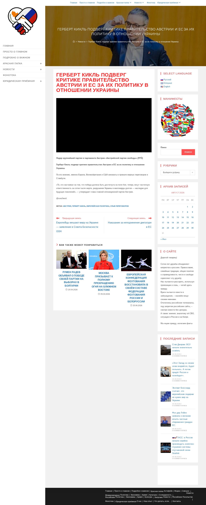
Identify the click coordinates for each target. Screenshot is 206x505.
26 (173, 228)
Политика (124, 495)
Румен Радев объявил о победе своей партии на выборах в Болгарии (71, 279)
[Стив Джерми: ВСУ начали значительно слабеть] (166, 350)
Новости (138, 3)
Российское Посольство (182, 497)
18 (168, 222)
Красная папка (122, 3)
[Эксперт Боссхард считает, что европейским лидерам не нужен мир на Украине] (166, 396)
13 (178, 217)
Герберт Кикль (79, 206)
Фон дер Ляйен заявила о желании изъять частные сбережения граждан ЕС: (182, 419)
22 (188, 222)
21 (183, 222)
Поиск (163, 147)
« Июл (163, 239)
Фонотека (151, 3)
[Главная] (74, 42)
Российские (110, 497)
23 (192, 222)
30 (192, 228)
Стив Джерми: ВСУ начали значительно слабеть (182, 347)
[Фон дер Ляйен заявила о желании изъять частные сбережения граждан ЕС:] (166, 421)
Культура (153, 495)
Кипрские (159, 497)
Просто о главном (87, 3)
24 (163, 228)
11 (168, 217)
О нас (139, 501)
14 (183, 217)
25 (168, 228)
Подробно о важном (105, 3)
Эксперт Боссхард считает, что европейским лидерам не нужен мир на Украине (183, 394)
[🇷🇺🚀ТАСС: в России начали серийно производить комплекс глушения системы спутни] (166, 448)
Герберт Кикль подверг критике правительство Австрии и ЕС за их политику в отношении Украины (133, 42)
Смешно (185, 491)
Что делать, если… (162, 501)
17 (163, 222)
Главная (73, 3)
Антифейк (168, 491)
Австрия (67, 206)
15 (188, 217)
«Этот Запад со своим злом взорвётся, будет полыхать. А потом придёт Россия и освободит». (183, 369)
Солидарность (165, 495)
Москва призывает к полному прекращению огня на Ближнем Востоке (104, 281)
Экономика (135, 495)
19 (173, 222)
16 (192, 217)
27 (178, 228)
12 (173, 217)
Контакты (177, 501)
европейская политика (98, 206)
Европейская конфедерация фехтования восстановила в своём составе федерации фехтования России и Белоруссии (136, 288)
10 (163, 217)
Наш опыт (148, 501)
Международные (112, 495)
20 (178, 222)
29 (188, 228)
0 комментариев (179, 356)
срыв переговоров (119, 206)
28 (183, 228)
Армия (144, 495)
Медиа (177, 491)
